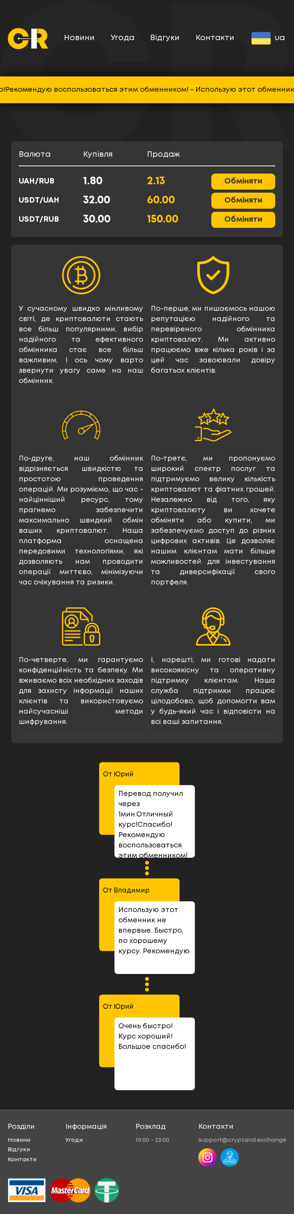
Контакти (215, 38)
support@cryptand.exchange (242, 1140)
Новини (79, 38)
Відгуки (165, 38)
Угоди (74, 1140)
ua (279, 38)
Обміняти (243, 181)
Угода (122, 38)
